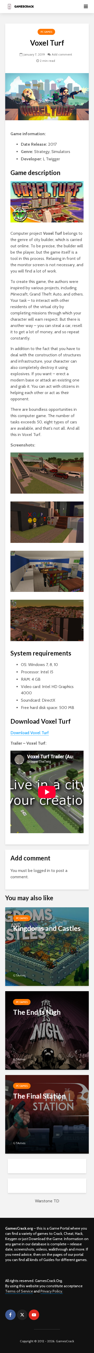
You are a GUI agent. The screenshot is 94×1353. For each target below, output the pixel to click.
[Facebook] (10, 1315)
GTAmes (19, 975)
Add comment (62, 54)
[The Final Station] (47, 1113)
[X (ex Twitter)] (22, 1315)
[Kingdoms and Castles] (47, 945)
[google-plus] (45, 1315)
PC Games (46, 32)
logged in (42, 870)
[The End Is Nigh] (47, 1029)
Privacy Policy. (51, 1291)
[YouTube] (34, 1315)
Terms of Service (19, 1291)
